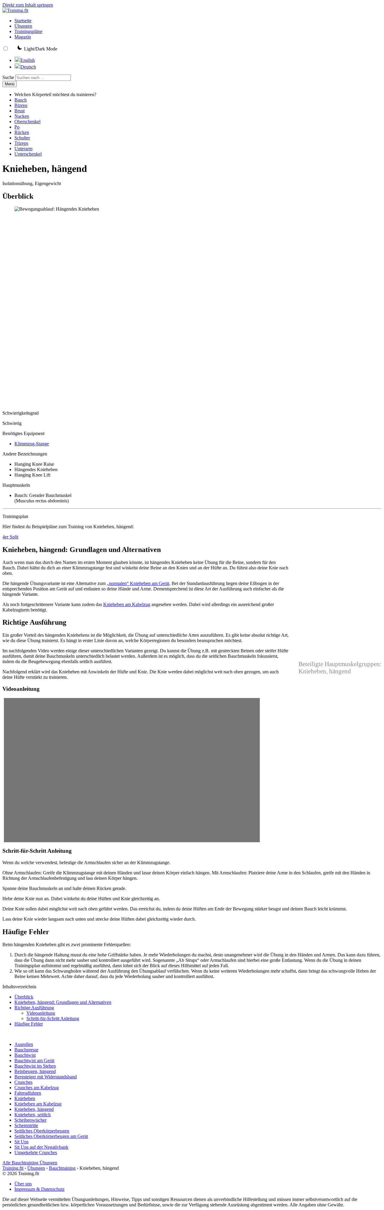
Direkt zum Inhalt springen (27, 5)
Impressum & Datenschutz (39, 1189)
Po (17, 127)
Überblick (23, 996)
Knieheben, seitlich (32, 1114)
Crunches (23, 1082)
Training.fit (12, 1168)
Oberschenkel (27, 121)
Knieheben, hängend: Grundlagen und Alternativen (62, 1002)
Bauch (20, 99)
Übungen (23, 26)
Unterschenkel (28, 154)
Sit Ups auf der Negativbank (41, 1147)
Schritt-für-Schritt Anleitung (52, 1018)
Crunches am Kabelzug (36, 1087)
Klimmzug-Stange (31, 443)
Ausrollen (23, 1044)
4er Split (10, 536)
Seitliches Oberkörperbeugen (41, 1130)
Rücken (21, 132)
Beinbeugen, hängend (35, 1071)
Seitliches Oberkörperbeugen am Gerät (51, 1136)
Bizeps (20, 105)
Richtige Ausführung (34, 1007)
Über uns (23, 1183)
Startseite (23, 20)
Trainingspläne (28, 31)
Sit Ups (21, 1141)
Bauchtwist (25, 1055)
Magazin (22, 36)
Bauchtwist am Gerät (34, 1060)
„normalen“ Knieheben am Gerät (138, 583)
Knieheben (24, 1098)
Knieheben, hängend (34, 1109)
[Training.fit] (15, 10)
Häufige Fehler (28, 1023)
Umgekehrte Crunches (35, 1152)
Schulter (22, 137)
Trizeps (21, 143)
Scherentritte (26, 1125)
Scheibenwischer (30, 1120)
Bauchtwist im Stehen (35, 1065)
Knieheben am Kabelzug (126, 604)
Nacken (21, 116)
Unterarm (23, 148)
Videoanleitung (40, 1013)
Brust (19, 110)
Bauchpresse (26, 1049)
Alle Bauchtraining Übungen (29, 1162)
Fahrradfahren (27, 1093)
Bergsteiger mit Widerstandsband (45, 1076)
